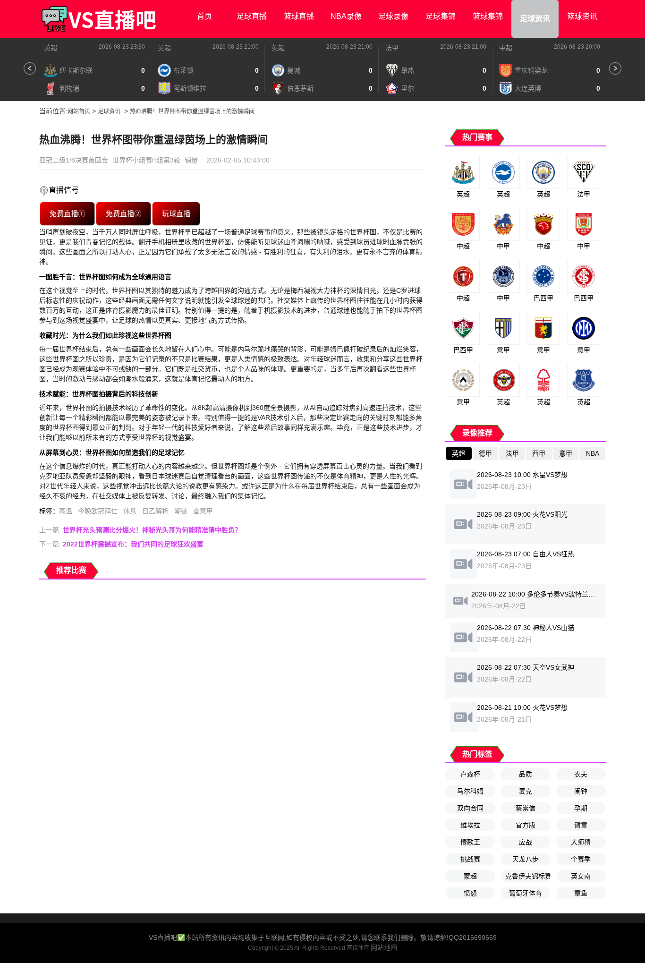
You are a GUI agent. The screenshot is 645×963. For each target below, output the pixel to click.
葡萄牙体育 (525, 893)
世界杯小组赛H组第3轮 (146, 160)
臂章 (580, 825)
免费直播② (123, 213)
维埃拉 (470, 825)
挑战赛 (470, 859)
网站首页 (79, 111)
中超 (505, 47)
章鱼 (580, 893)
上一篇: (140, 530)
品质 (525, 774)
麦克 (525, 791)
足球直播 (252, 16)
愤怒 (470, 893)
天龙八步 (525, 859)
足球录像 (393, 16)
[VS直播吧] (98, 19)
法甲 (392, 47)
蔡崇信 (525, 808)
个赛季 (581, 859)
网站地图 (384, 947)
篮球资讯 (582, 16)
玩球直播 (176, 213)
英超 (50, 47)
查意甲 (203, 511)
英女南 (581, 876)
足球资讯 (535, 19)
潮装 (180, 511)
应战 (525, 842)
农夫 (580, 774)
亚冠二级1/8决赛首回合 (73, 160)
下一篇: (121, 544)
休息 (129, 511)
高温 (65, 511)
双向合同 (470, 808)
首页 (204, 16)
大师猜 (581, 842)
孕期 (580, 808)
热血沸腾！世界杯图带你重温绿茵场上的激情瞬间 (192, 111)
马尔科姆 (470, 791)
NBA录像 (346, 16)
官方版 (525, 825)
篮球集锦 (488, 16)
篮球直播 (299, 16)
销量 (191, 160)
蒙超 (470, 876)
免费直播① (67, 213)
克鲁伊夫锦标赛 (527, 876)
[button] (29, 68)
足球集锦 (440, 16)
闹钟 (580, 791)
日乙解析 (155, 511)
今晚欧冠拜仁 (98, 511)
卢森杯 (470, 774)
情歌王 (470, 842)
